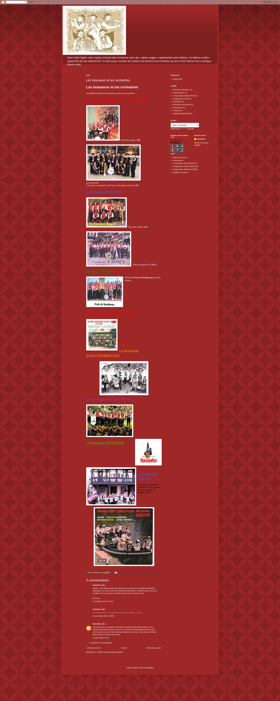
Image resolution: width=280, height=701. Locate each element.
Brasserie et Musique (181, 90)
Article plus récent (94, 648)
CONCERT (177, 102)
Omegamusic (178, 160)
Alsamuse (201, 139)
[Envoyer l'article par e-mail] (116, 572)
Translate (190, 129)
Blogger (150, 668)
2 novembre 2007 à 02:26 (103, 601)
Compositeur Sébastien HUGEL (185, 169)
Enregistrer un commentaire (101, 643)
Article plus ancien (154, 648)
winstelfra (97, 624)
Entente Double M (180, 158)
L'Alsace (176, 111)
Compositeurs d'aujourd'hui (184, 96)
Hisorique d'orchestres (182, 105)
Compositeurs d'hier (181, 99)
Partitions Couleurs (180, 172)
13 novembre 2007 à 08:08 (103, 616)
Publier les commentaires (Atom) (110, 652)
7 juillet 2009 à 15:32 (101, 638)
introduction (177, 108)
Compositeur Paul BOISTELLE (185, 163)
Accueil (124, 648)
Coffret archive (178, 93)
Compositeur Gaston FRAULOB (185, 166)
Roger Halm (177, 79)
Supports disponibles (181, 114)
